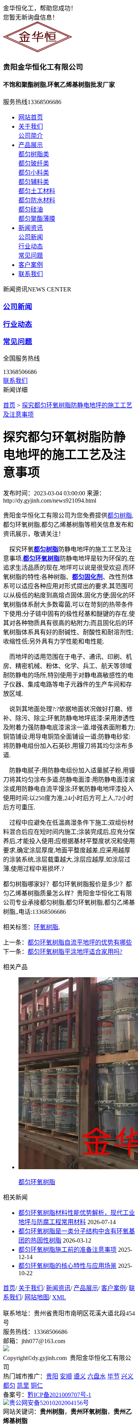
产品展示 (30, 145)
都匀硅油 (30, 209)
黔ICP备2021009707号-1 (59, 1395)
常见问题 (30, 255)
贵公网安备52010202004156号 (49, 1403)
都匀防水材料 (36, 200)
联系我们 (30, 274)
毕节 (113, 1376)
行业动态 (30, 246)
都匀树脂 (119, 515)
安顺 (66, 1376)
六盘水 (96, 1376)
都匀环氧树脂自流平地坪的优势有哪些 (80, 942)
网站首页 (30, 117)
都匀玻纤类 (33, 163)
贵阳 (52, 1376)
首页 (9, 405)
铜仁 (37, 1385)
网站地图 (37, 1297)
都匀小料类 (33, 172)
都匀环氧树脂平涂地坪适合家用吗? (75, 951)
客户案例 (30, 264)
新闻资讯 (30, 228)
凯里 (23, 1385)
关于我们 (30, 126)
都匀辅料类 (33, 182)
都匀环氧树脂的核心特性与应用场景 (67, 1266)
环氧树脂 (46, 927)
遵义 (80, 1376)
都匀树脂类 (33, 154)
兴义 (127, 1376)
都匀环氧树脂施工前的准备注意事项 (67, 1249)
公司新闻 (30, 237)
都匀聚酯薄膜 (36, 218)
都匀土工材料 (36, 191)
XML (59, 1297)
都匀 (9, 1385)
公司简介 (30, 135)
